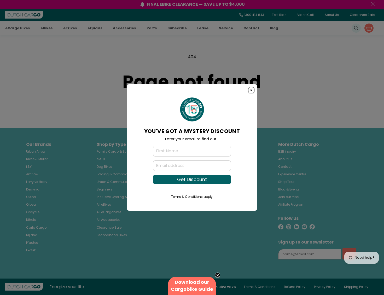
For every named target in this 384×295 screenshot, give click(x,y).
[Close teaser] (217, 275)
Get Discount (192, 179)
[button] (192, 286)
